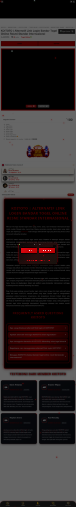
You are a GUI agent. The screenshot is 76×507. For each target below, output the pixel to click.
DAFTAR (47, 250)
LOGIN (29, 250)
